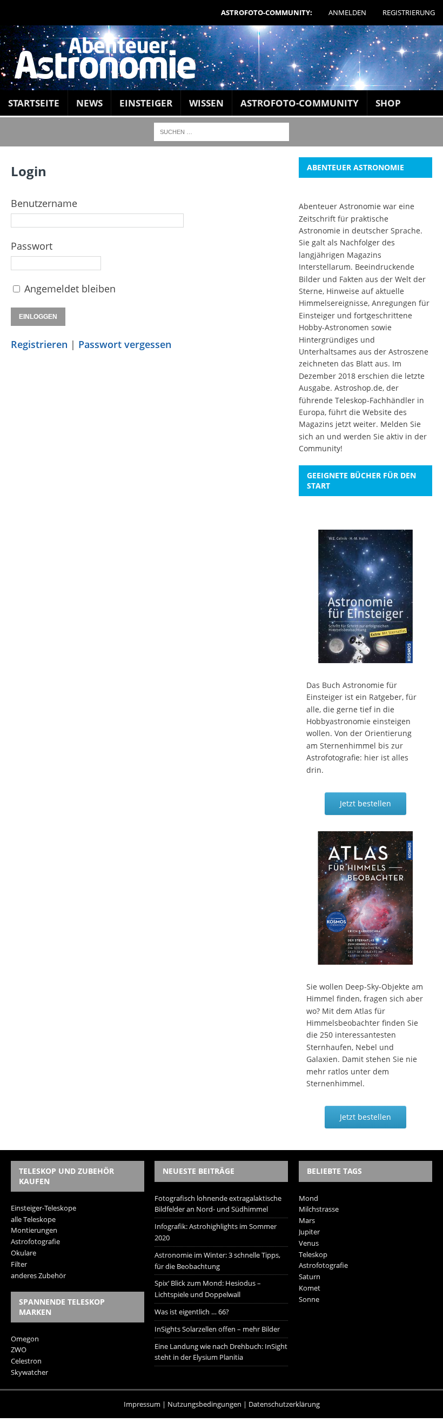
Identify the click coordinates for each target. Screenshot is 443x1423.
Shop (388, 103)
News (89, 103)
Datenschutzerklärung (284, 1404)
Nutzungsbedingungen (204, 1404)
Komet (309, 1288)
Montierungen (34, 1230)
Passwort (31, 245)
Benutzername (44, 203)
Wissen (206, 103)
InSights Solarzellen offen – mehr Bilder (217, 1329)
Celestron (26, 1361)
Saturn (309, 1276)
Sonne (309, 1299)
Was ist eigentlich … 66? (192, 1312)
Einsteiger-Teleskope (43, 1208)
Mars (307, 1220)
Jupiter (309, 1232)
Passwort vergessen (124, 344)
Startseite (33, 103)
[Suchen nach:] (221, 131)
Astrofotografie (35, 1241)
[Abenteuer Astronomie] (221, 57)
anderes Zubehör (38, 1275)
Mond (308, 1198)
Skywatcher (29, 1372)
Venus (309, 1243)
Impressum (142, 1404)
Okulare (23, 1253)
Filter (19, 1264)
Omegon (25, 1339)
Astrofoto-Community (299, 103)
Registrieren (39, 344)
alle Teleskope (33, 1219)
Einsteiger (145, 103)
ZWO (18, 1349)
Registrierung (408, 12)
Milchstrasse (319, 1209)
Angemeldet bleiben (70, 288)
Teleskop (313, 1254)
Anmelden (347, 12)
